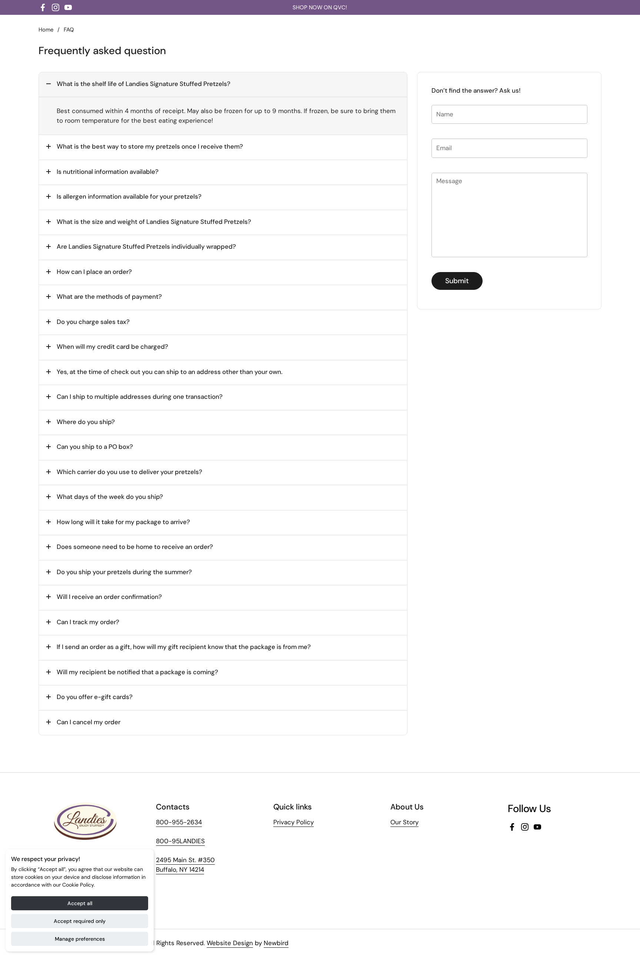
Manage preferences (80, 939)
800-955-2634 (179, 822)
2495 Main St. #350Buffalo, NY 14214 (185, 865)
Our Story (404, 822)
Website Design (230, 943)
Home (46, 29)
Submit (457, 280)
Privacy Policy (293, 822)
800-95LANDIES (180, 841)
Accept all (79, 903)
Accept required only (80, 921)
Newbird (276, 943)
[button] (223, 84)
